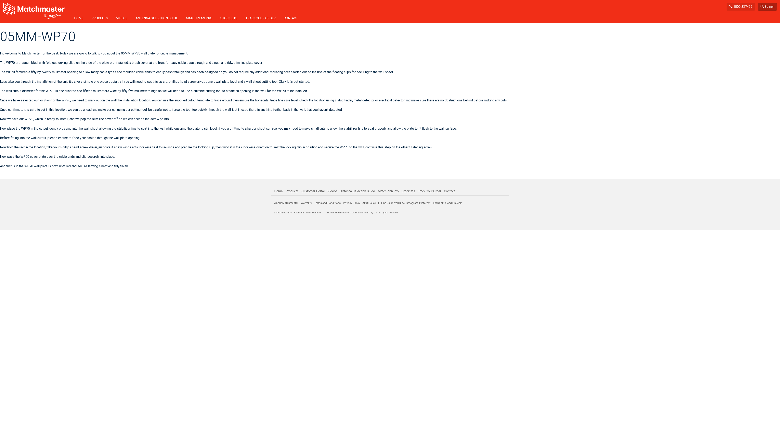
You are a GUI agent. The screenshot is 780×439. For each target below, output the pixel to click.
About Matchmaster (286, 202)
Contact (291, 18)
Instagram (412, 202)
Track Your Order (261, 18)
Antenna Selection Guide (157, 18)
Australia (299, 212)
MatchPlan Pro (199, 18)
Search (769, 7)
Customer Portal (313, 191)
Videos (122, 18)
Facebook (438, 202)
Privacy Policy (351, 202)
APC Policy (369, 202)
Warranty (306, 202)
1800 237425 (742, 7)
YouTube (399, 202)
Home (78, 18)
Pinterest (424, 202)
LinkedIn (457, 202)
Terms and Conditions (327, 202)
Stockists (228, 18)
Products (99, 18)
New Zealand (313, 212)
